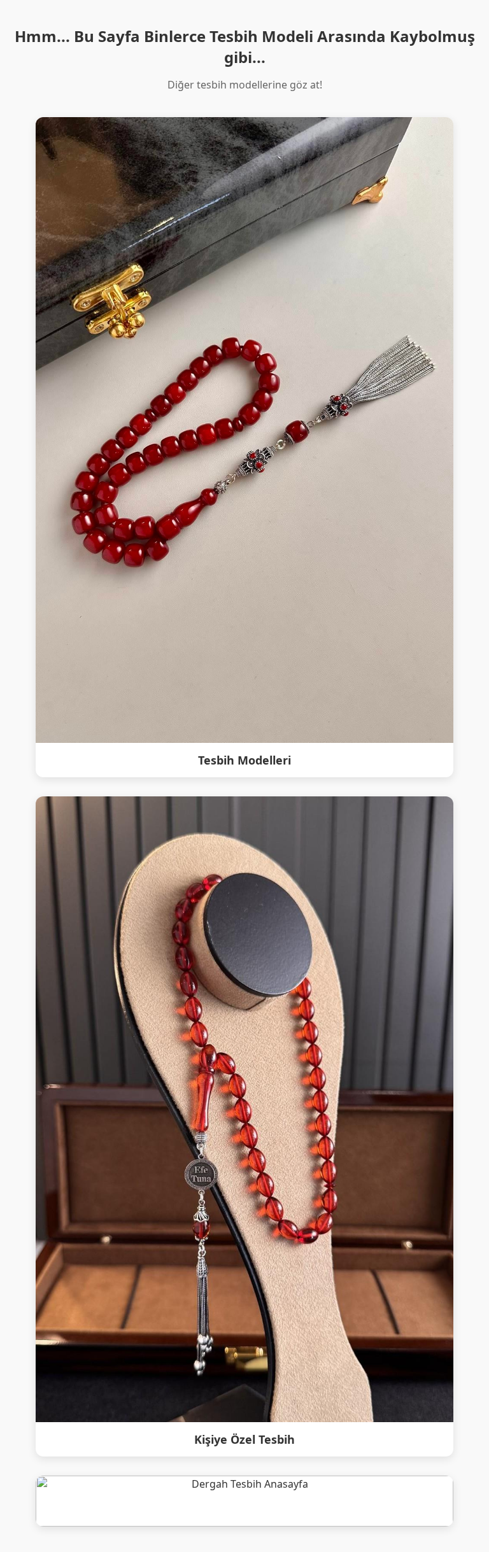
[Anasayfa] (244, 1501)
